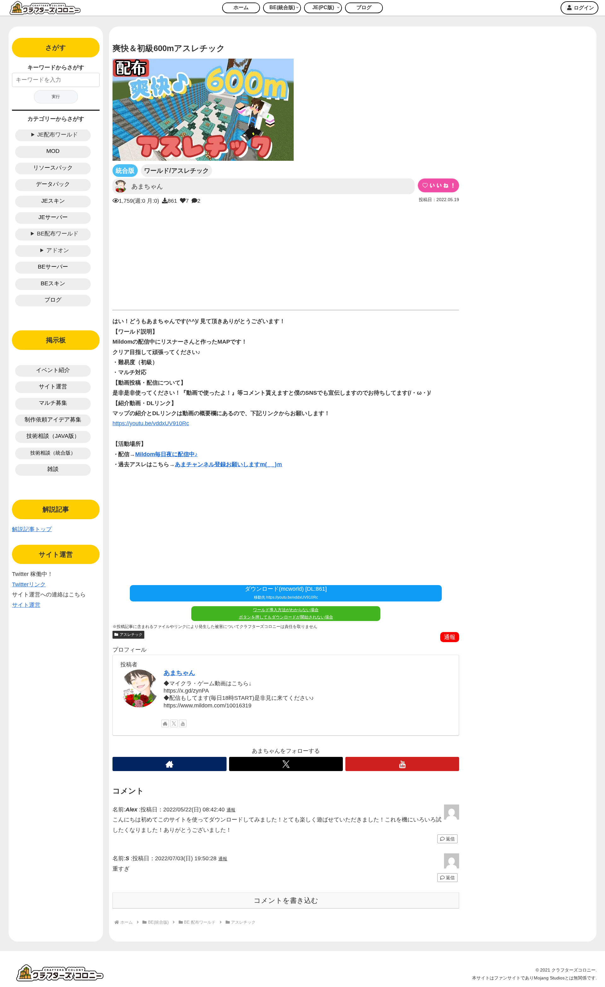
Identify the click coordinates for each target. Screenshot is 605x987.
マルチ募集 (53, 403)
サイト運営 (53, 386)
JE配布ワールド (57, 134)
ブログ (52, 300)
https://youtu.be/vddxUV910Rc (150, 423)
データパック (53, 184)
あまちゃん (179, 672)
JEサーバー (53, 217)
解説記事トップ (32, 529)
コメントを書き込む (286, 900)
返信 (450, 838)
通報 (449, 637)
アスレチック (131, 634)
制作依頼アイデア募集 (53, 419)
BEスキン (53, 283)
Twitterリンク (29, 584)
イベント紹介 (53, 370)
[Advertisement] (285, 256)
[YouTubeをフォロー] (183, 723)
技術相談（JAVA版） (53, 436)
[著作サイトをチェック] (165, 723)
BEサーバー (53, 267)
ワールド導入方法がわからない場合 (286, 609)
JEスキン (53, 201)
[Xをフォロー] (174, 723)
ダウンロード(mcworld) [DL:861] (286, 593)
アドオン (57, 250)
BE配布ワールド (57, 233)
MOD (53, 151)
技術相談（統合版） (53, 453)
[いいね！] (438, 185)
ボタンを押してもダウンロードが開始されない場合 (286, 617)
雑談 (53, 469)
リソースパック (53, 168)
